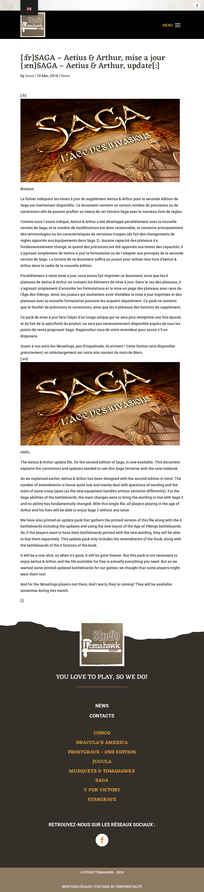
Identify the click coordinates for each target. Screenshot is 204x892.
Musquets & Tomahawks (102, 772)
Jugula (102, 762)
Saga (101, 781)
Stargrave (102, 800)
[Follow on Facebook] (197, 5)
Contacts (102, 716)
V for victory (102, 791)
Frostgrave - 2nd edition (102, 753)
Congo (102, 734)
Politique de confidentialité (118, 887)
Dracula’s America (102, 743)
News (65, 76)
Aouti (29, 76)
